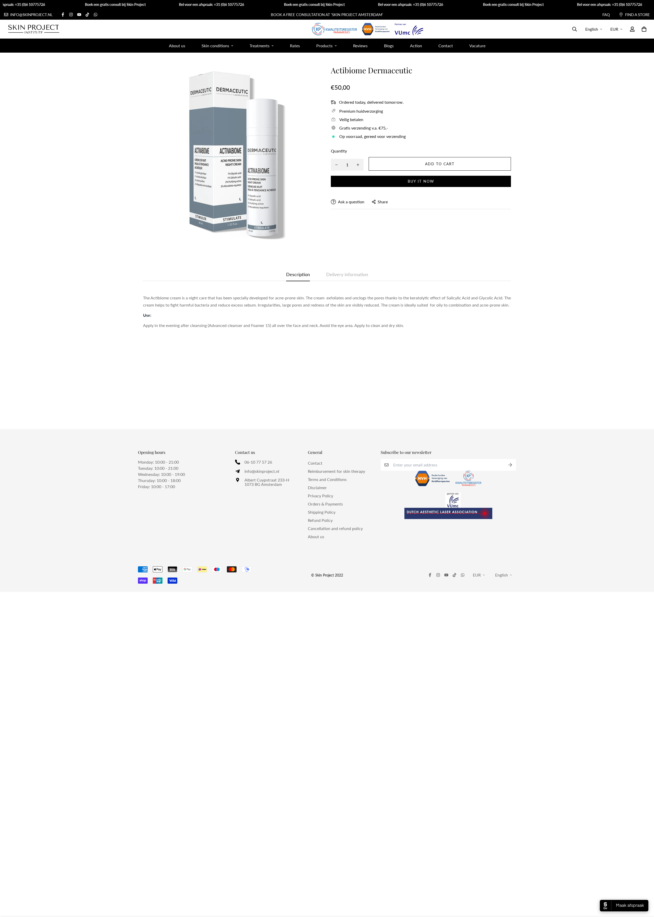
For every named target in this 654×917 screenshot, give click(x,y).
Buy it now (421, 181)
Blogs (389, 45)
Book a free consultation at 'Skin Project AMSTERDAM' (327, 14)
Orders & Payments (325, 503)
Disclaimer (317, 487)
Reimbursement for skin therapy (336, 471)
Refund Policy (320, 520)
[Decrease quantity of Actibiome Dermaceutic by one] (336, 165)
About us (177, 45)
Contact (445, 45)
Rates (295, 45)
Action (416, 45)
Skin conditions (215, 45)
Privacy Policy (320, 495)
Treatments (260, 45)
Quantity (339, 150)
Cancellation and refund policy (335, 528)
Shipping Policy (321, 512)
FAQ (606, 14)
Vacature (477, 45)
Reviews (360, 45)
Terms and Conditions (327, 479)
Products (324, 45)
